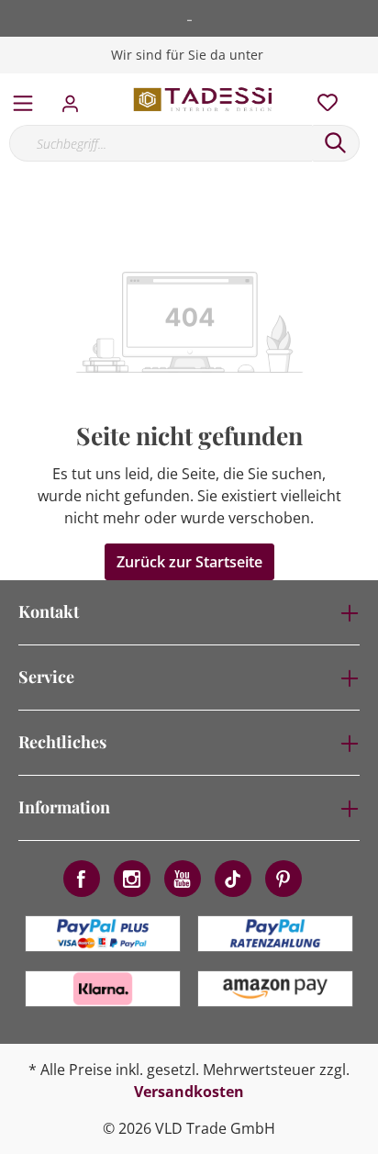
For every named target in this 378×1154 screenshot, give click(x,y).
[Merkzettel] (322, 98)
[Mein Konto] (76, 98)
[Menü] (23, 99)
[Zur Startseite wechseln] (203, 99)
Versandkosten (189, 1091)
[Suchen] (336, 143)
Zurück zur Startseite (189, 562)
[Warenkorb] (367, 82)
